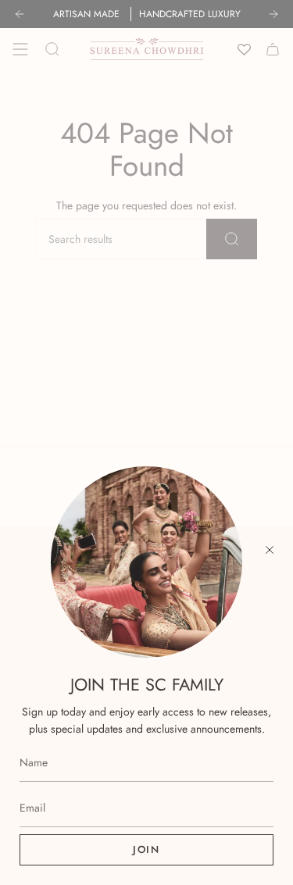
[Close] (269, 550)
